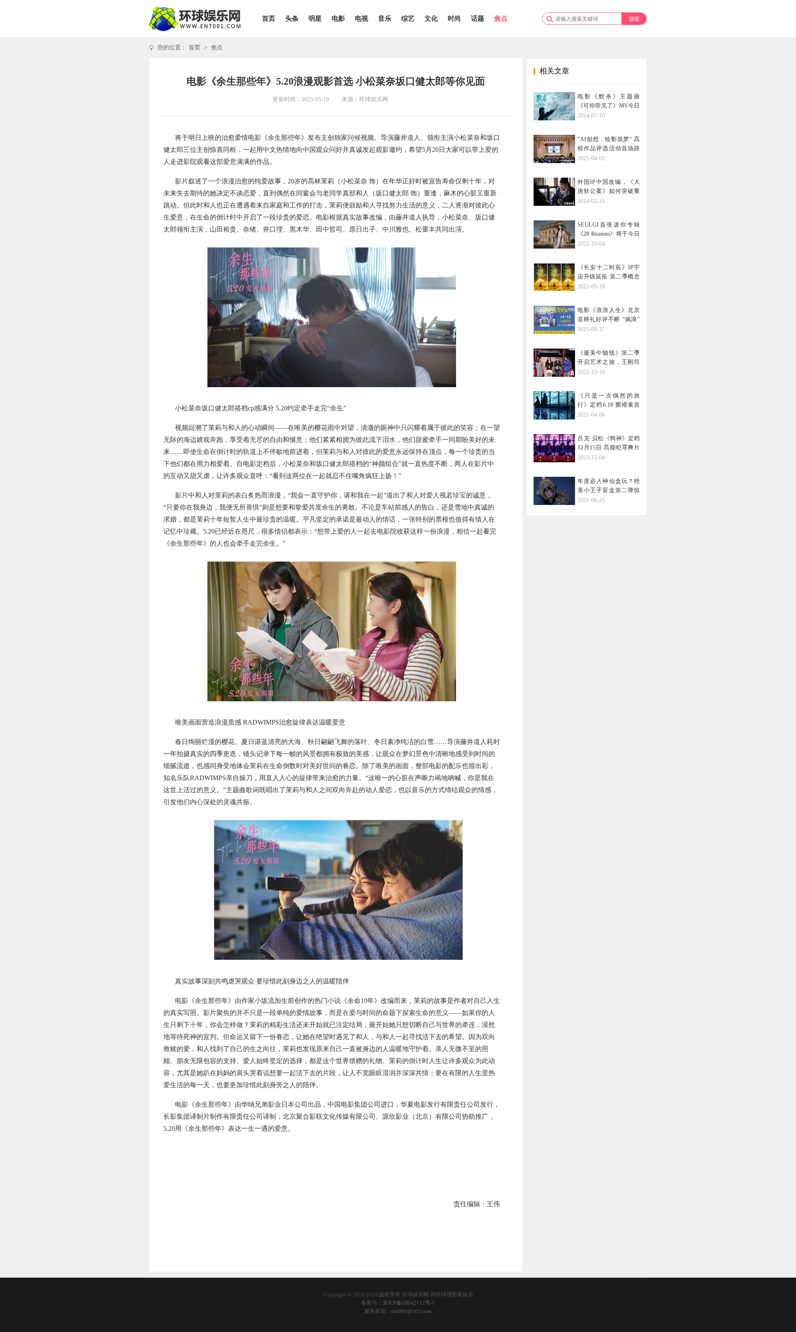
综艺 (408, 18)
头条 (291, 18)
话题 (477, 18)
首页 (268, 18)
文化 (431, 18)
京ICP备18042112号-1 (409, 1303)
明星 (315, 18)
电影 (338, 18)
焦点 (500, 18)
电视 (361, 18)
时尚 (454, 18)
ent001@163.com (411, 1311)
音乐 (384, 18)
